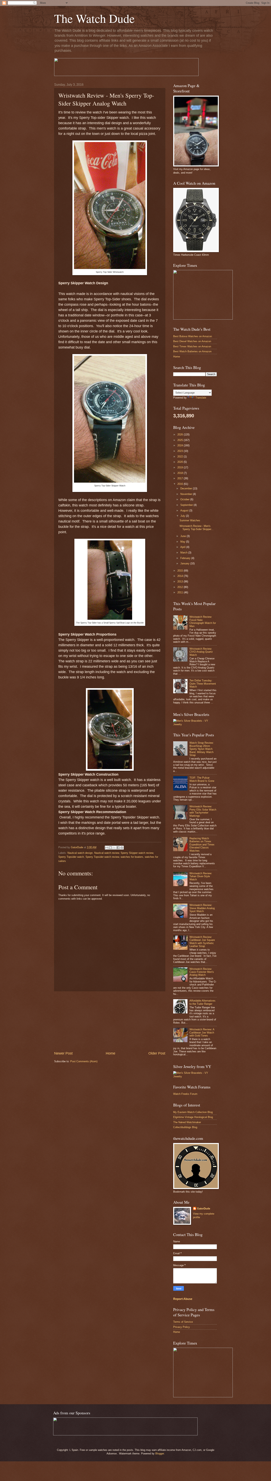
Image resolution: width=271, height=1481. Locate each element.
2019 (180, 467)
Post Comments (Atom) (83, 1061)
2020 (180, 461)
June (183, 536)
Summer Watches (190, 520)
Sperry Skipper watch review (137, 852)
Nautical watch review (106, 852)
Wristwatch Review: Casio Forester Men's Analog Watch (201, 972)
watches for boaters (132, 856)
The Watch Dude (94, 18)
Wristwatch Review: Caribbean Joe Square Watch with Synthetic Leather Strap (202, 941)
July (183, 515)
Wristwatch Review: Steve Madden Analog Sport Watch (202, 908)
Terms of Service (183, 1321)
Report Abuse (182, 1298)
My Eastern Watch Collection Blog (193, 1112)
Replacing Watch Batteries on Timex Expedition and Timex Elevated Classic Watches (201, 844)
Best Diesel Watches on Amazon (192, 341)
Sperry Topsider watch (71, 856)
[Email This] (107, 848)
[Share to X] (114, 848)
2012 (180, 587)
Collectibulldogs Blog (185, 1127)
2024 (180, 445)
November (186, 494)
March (184, 552)
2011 (180, 592)
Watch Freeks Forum (185, 1093)
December (186, 488)
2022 (180, 456)
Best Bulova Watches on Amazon (192, 336)
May (183, 541)
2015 (180, 570)
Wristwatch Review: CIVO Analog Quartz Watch (201, 651)
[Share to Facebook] (118, 848)
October (185, 499)
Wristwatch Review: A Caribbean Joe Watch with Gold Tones (201, 1032)
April (183, 547)
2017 (180, 478)
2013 (180, 581)
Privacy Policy (181, 1326)
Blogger (159, 1453)
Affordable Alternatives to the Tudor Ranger (202, 1002)
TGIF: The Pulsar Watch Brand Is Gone (201, 779)
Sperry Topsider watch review (102, 856)
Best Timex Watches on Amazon (192, 346)
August (184, 510)
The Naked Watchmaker (187, 1122)
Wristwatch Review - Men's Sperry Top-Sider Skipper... (196, 527)
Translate (200, 397)
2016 (180, 483)
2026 (180, 434)
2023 (180, 450)
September (187, 504)
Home (110, 1053)
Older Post (156, 1053)
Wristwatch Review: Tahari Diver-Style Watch (200, 876)
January (185, 563)
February (185, 558)
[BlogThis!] (110, 848)
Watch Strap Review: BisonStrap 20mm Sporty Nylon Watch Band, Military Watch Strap (201, 749)
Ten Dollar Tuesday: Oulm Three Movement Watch (202, 683)
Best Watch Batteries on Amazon (192, 351)
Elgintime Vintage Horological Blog (193, 1117)
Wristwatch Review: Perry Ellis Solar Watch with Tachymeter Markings (202, 811)
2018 (180, 473)
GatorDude (203, 1208)
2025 (180, 440)
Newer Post (63, 1053)
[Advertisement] (109, 1021)
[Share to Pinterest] (122, 848)
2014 (180, 575)
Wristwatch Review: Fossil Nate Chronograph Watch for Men (202, 621)
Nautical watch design (80, 852)
